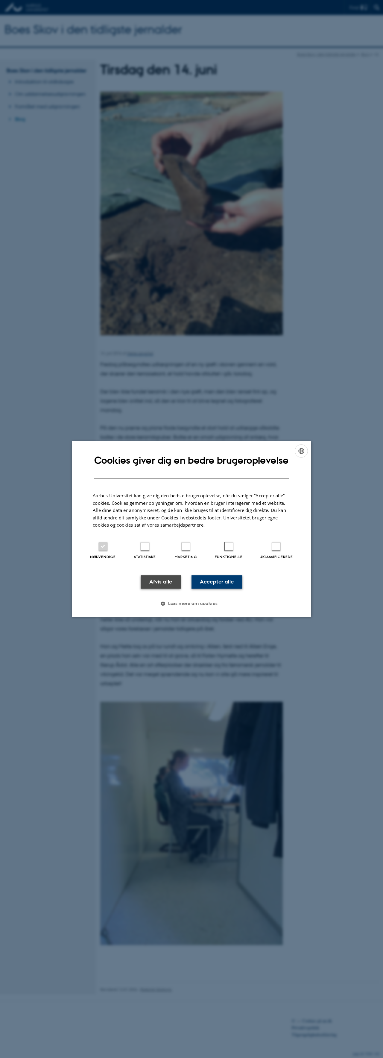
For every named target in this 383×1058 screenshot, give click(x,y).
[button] (191, 603)
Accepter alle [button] (217, 581)
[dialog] (191, 529)
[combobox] (301, 451)
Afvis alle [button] (160, 581)
